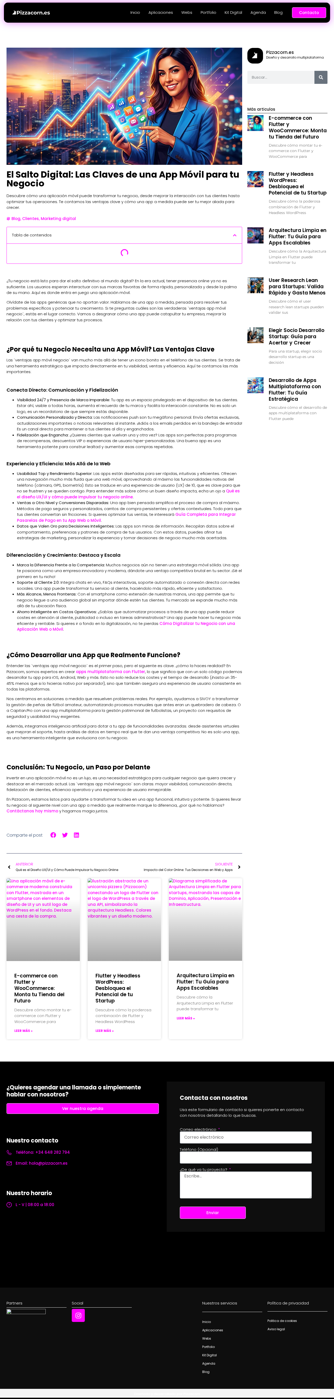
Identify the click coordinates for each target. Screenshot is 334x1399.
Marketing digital (58, 218)
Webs (186, 12)
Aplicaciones (160, 12)
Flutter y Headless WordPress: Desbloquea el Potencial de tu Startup (118, 988)
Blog (278, 12)
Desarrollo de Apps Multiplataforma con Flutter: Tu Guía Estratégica (295, 390)
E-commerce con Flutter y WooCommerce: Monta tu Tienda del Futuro (39, 988)
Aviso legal (276, 1329)
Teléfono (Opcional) (199, 1149)
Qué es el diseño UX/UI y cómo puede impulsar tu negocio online (128, 494)
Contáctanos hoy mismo (32, 811)
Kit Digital (233, 12)
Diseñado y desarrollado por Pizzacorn (167, 1394)
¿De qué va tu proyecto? (204, 1169)
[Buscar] (320, 77)
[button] (235, 235)
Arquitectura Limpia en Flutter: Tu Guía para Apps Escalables (205, 982)
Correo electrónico (198, 1129)
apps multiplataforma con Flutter (110, 671)
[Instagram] (78, 1315)
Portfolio (208, 12)
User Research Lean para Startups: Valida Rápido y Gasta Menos (297, 286)
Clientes (30, 218)
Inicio (135, 12)
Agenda (258, 12)
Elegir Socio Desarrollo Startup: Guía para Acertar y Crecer (296, 336)
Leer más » (23, 1030)
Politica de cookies (282, 1321)
